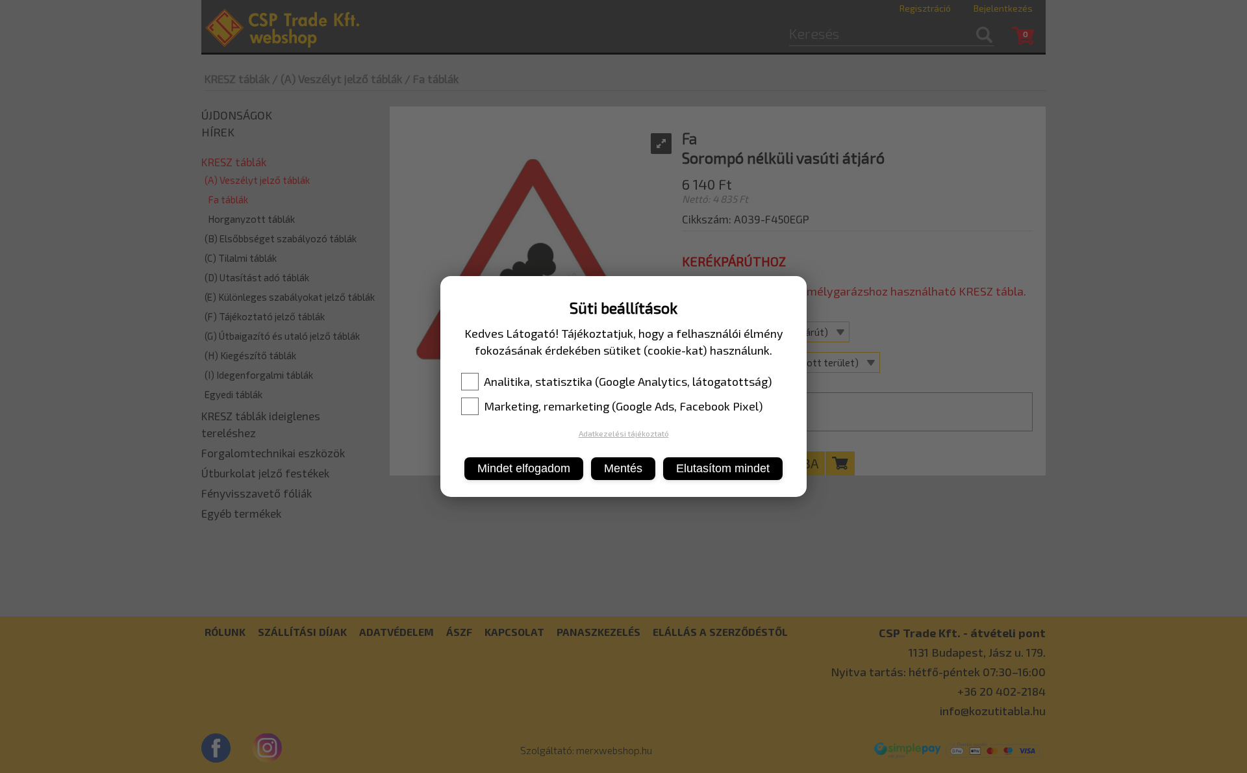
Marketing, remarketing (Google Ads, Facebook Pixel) (623, 406)
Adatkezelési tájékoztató (624, 433)
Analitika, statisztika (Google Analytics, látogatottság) (628, 381)
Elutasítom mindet (723, 468)
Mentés (623, 468)
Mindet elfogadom (523, 468)
